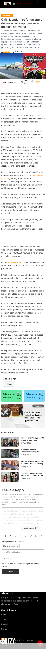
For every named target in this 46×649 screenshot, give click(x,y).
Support (4, 619)
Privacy (4, 629)
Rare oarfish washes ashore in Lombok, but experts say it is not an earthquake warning (33, 464)
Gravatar (26, 499)
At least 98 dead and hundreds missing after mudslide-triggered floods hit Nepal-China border (32, 453)
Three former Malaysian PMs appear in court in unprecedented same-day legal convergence (33, 441)
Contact (4, 624)
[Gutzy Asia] (7, 4)
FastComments (30, 497)
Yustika (6, 51)
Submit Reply (28, 528)
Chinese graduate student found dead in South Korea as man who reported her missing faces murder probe (32, 476)
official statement (14, 262)
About (3, 614)
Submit (10, 571)
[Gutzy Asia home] (8, 641)
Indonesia (7, 15)
